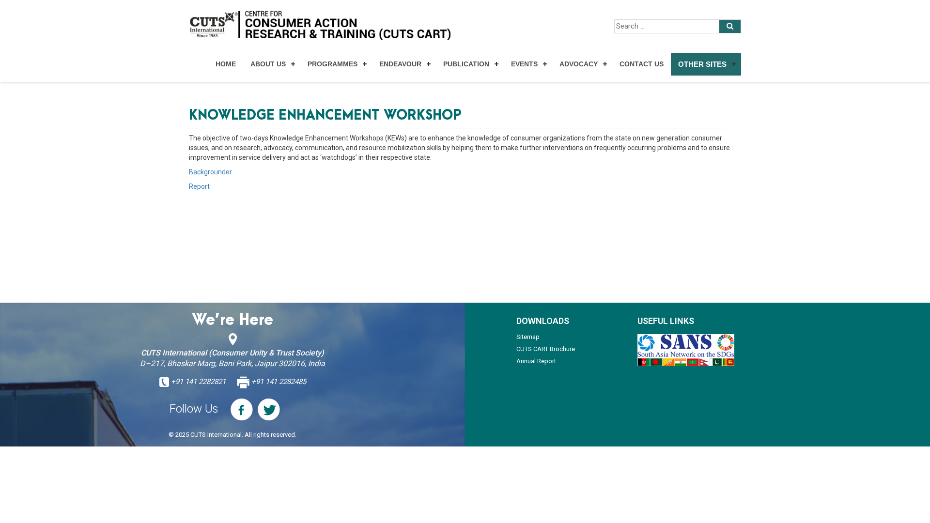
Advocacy (578, 64)
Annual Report (536, 361)
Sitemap (528, 336)
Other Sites (702, 64)
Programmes (332, 64)
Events (524, 64)
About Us (268, 64)
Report (199, 186)
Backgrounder (210, 172)
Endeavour (400, 64)
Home (226, 64)
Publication (466, 64)
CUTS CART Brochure (545, 349)
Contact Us (642, 64)
